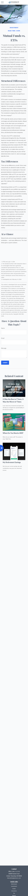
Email (2, 338)
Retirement (14, 884)
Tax (14, 893)
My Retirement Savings (12, 462)
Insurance (14, 891)
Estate (14, 888)
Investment (14, 886)
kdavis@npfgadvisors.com (14, 878)
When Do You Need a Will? (13, 433)
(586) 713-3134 (16, 871)
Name (3, 328)
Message (3, 348)
